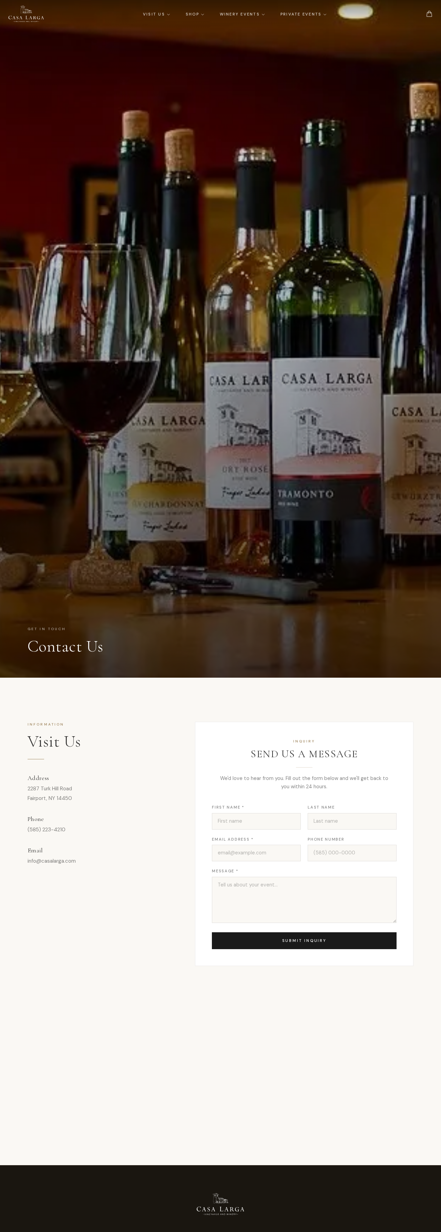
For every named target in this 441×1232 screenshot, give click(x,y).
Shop (192, 14)
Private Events (300, 14)
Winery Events (240, 14)
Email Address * (232, 839)
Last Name (321, 807)
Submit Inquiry (304, 940)
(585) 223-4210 (46, 829)
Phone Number (326, 839)
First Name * (228, 807)
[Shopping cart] (429, 13)
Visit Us (154, 14)
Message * (225, 871)
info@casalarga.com (52, 861)
